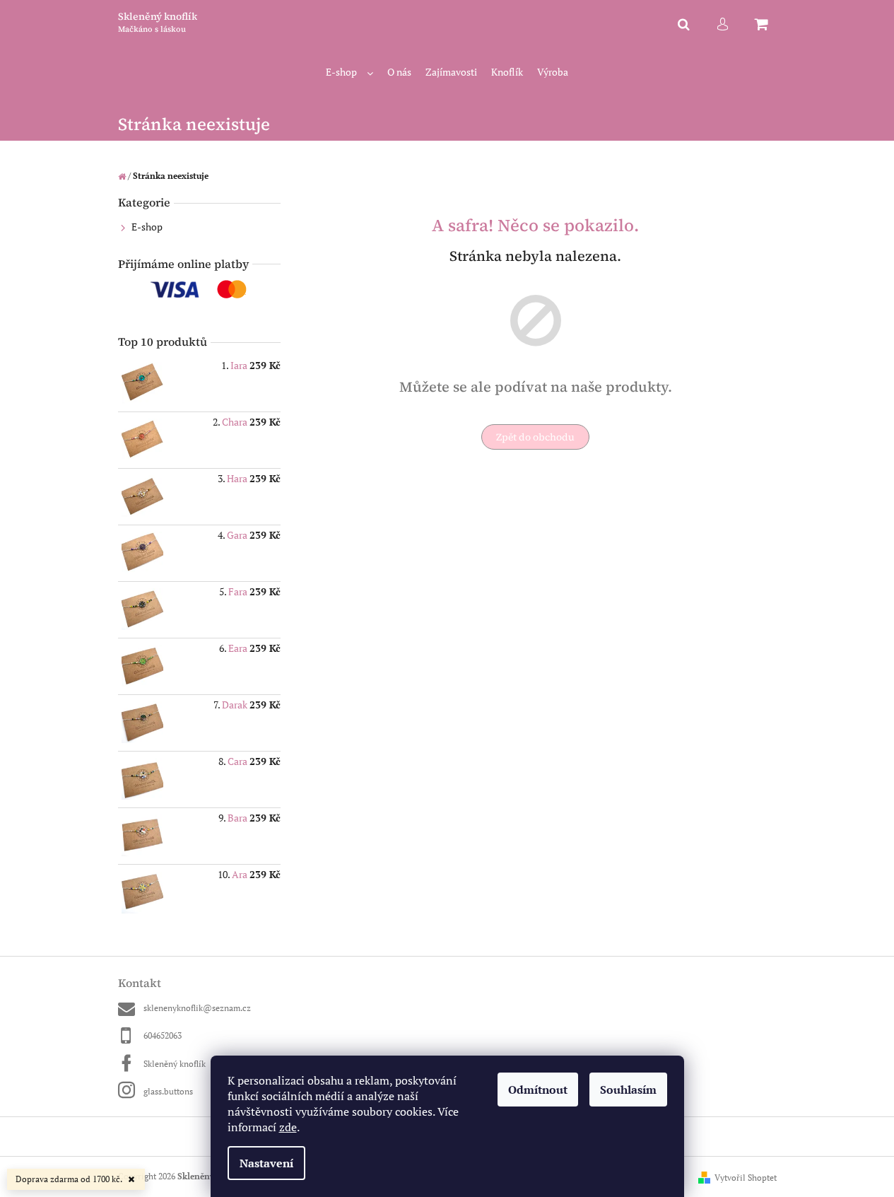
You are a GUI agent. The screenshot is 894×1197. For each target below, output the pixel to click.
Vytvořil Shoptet (745, 1177)
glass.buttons (168, 1091)
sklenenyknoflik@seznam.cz (197, 1008)
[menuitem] (349, 72)
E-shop (147, 226)
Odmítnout (537, 1089)
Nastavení (266, 1163)
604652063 (162, 1035)
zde (288, 1127)
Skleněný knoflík (174, 1063)
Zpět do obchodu (535, 437)
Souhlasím (628, 1089)
